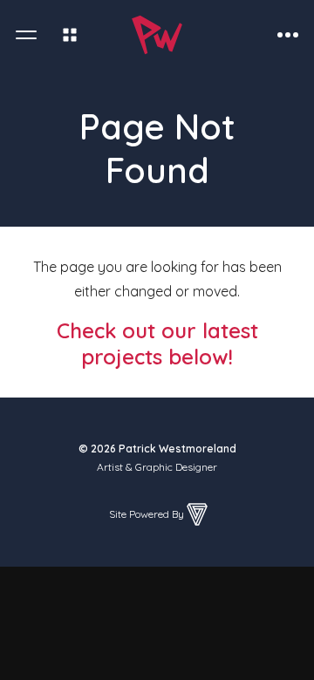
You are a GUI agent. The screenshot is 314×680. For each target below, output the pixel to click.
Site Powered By (146, 513)
